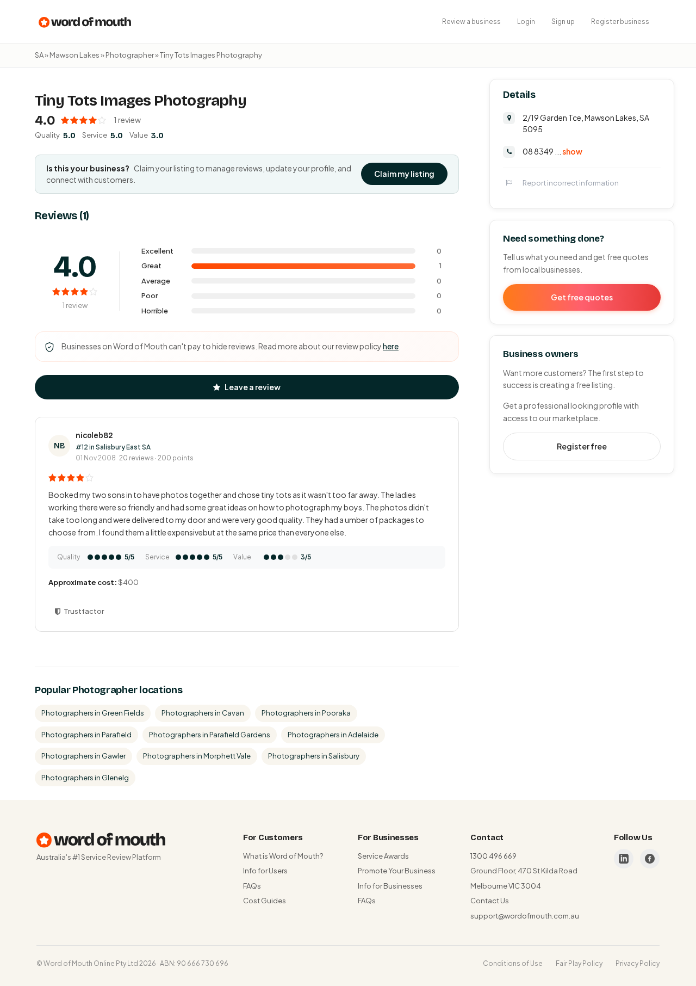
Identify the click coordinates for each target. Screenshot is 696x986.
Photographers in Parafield (86, 734)
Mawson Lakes (74, 55)
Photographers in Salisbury (313, 755)
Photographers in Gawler (83, 755)
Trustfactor (84, 611)
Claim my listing (404, 173)
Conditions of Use (513, 963)
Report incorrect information (571, 182)
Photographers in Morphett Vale (197, 755)
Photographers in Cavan (202, 712)
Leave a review (253, 387)
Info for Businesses (390, 886)
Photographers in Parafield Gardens (209, 734)
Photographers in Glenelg (85, 777)
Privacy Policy (638, 963)
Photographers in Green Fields (92, 712)
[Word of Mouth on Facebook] (650, 858)
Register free (582, 446)
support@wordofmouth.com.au (524, 915)
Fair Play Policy (579, 963)
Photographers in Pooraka (306, 712)
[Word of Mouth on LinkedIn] (623, 858)
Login (526, 21)
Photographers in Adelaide (333, 734)
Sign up (563, 21)
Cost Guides (264, 900)
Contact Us (489, 900)
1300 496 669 (493, 856)
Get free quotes (582, 296)
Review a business (471, 21)
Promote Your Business (397, 870)
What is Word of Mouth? (283, 856)
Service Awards (383, 856)
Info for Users (265, 870)
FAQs (252, 886)
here (391, 346)
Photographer (129, 55)
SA (39, 55)
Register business (620, 21)
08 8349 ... (552, 151)
